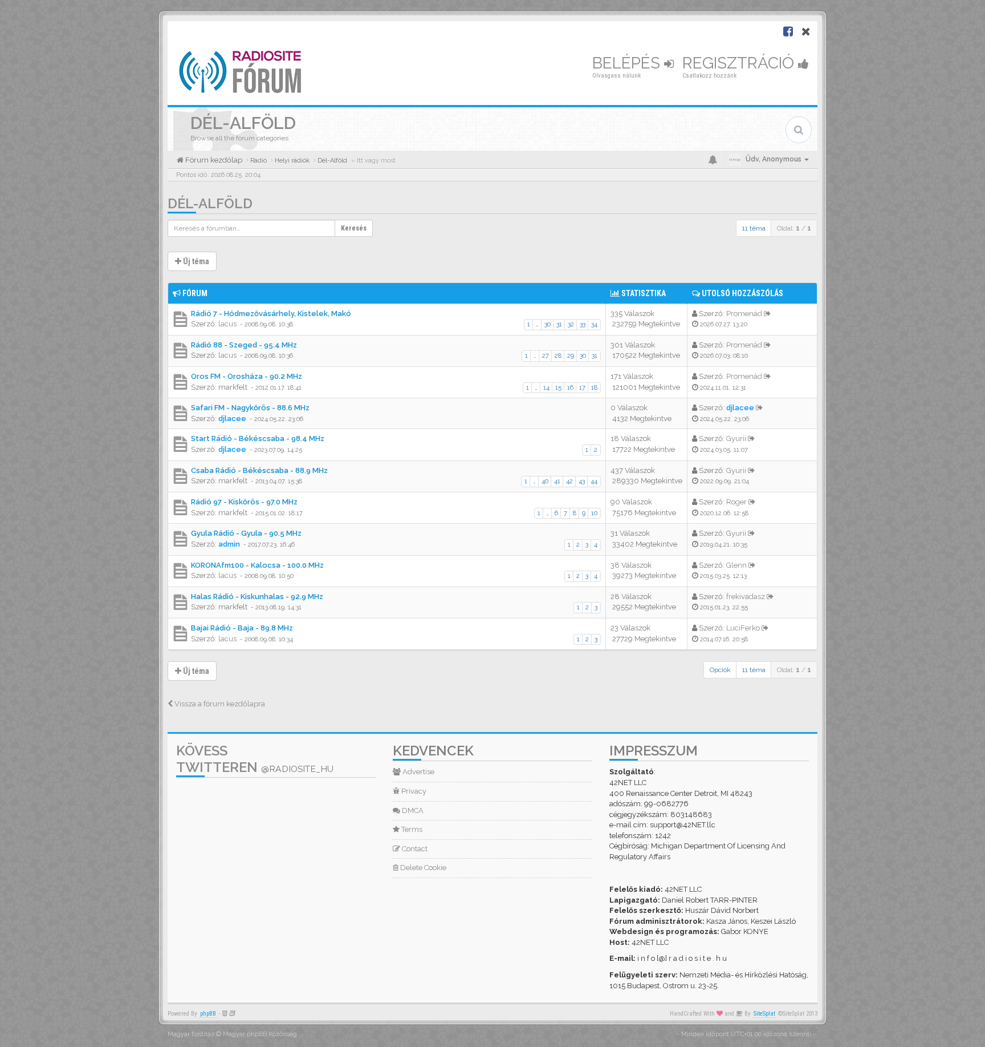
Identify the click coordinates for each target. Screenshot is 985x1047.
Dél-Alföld (210, 203)
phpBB (208, 1013)
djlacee (232, 418)
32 (571, 324)
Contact (414, 848)
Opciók (720, 670)
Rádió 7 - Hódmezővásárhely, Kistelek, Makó (271, 313)
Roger (736, 502)
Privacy (413, 791)
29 (570, 355)
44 (594, 481)
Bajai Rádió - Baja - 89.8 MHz (242, 628)
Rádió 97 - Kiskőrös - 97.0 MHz (244, 502)
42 (569, 481)
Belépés (628, 63)
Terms (411, 829)
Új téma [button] (195, 261)
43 (582, 481)
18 (594, 387)
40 (545, 481)
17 (582, 387)
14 (546, 387)
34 (594, 324)
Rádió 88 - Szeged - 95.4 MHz (244, 345)
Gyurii (736, 438)
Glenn (736, 565)
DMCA (412, 810)
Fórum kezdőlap (213, 160)
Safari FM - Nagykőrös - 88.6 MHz (250, 407)
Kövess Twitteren (254, 758)
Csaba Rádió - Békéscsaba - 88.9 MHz (259, 470)
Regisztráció (740, 63)
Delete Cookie (422, 867)
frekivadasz (745, 596)
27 (545, 355)
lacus (227, 324)
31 (559, 324)
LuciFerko (743, 628)
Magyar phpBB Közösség (260, 1034)
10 (594, 513)
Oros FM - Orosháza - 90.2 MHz (246, 376)
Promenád (744, 313)
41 (557, 481)
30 (547, 324)
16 (570, 387)
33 (582, 324)
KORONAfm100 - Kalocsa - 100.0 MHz (257, 565)
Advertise (417, 771)
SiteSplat (764, 1013)
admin (229, 544)
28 (558, 355)
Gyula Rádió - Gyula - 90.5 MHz (246, 533)
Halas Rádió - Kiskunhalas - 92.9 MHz (257, 596)
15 (558, 387)
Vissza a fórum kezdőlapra (219, 704)
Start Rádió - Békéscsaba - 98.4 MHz (257, 438)
